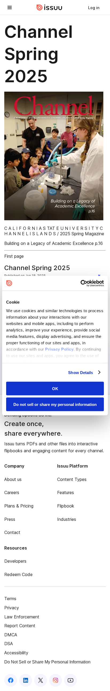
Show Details (80, 372)
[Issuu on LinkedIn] (25, 680)
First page (14, 256)
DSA (8, 643)
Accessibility (16, 652)
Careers (11, 492)
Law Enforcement (21, 616)
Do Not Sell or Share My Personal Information (47, 662)
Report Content (19, 625)
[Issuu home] (49, 7)
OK (55, 388)
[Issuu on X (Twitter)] (40, 680)
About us (13, 479)
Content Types (72, 479)
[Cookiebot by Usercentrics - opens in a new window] (80, 283)
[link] (94, 7)
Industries (66, 519)
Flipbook (65, 506)
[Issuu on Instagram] (55, 680)
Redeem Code (18, 574)
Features (65, 492)
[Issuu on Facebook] (10, 680)
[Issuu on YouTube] (70, 680)
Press (9, 519)
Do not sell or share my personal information (55, 404)
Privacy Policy (59, 349)
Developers (15, 561)
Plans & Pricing (18, 506)
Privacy (11, 607)
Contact (12, 532)
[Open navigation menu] (9, 7)
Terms (10, 598)
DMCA (10, 634)
